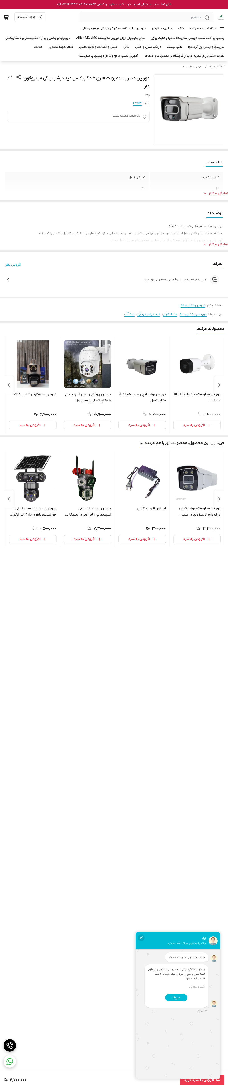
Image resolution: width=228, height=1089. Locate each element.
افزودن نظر (13, 264)
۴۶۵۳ (137, 103)
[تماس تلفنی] (10, 1045)
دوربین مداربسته (193, 67)
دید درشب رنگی (148, 314)
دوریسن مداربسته (193, 314)
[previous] (219, 385)
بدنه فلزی (170, 314)
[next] (8, 385)
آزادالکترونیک (216, 67)
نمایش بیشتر (218, 193)
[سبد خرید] (6, 17)
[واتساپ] (10, 1061)
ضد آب (129, 314)
